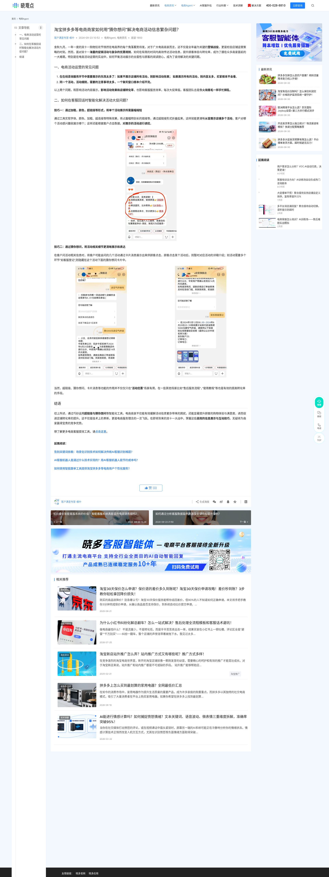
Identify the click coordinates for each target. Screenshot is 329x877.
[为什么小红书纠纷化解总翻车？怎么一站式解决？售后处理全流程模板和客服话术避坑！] (77, 632)
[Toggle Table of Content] (40, 27)
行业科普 (221, 5)
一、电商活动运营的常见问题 (30, 36)
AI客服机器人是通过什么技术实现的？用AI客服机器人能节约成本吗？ (96, 460)
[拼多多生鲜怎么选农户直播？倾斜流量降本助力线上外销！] (267, 79)
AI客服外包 (206, 5)
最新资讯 (155, 5)
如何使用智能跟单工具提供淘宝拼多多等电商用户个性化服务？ (92, 468)
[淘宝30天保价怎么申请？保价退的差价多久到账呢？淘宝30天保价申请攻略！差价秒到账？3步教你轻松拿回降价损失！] (77, 598)
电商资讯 (169, 5)
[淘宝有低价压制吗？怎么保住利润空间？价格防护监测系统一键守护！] (267, 95)
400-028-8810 (275, 5)
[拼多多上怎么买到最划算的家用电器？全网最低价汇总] (77, 695)
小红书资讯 (66, 624)
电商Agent (187, 5)
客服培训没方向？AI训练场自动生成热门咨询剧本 (298, 181)
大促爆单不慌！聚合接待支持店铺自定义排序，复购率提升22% (298, 194)
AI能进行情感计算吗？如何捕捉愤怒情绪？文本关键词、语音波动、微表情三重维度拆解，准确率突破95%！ (173, 719)
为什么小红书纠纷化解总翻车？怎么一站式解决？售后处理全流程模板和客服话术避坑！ (166, 623)
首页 (14, 19)
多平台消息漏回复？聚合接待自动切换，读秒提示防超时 (298, 208)
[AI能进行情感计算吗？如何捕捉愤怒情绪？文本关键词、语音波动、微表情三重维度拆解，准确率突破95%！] (77, 726)
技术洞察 (238, 5)
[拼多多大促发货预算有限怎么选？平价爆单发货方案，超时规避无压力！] (267, 143)
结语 (21, 56)
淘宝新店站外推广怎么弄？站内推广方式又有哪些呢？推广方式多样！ (153, 654)
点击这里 (100, 431)
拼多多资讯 (66, 686)
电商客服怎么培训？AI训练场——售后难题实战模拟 (298, 221)
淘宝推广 (235, 673)
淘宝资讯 (65, 590)
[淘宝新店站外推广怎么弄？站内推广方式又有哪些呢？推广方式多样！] (77, 664)
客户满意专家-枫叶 (64, 37)
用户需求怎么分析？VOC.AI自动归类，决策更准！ (299, 168)
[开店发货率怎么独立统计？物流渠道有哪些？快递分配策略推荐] (267, 127)
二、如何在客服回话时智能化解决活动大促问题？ (30, 47)
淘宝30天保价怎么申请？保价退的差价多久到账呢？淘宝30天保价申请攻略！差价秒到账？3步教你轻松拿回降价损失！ (172, 591)
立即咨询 (297, 5)
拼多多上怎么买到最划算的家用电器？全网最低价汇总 (141, 685)
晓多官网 (80, 873)
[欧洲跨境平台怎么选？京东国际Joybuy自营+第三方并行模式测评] (267, 111)
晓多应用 (93, 873)
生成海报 (204, 501)
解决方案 (256, 5)
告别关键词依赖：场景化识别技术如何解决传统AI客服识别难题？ (94, 452)
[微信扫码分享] (214, 502)
